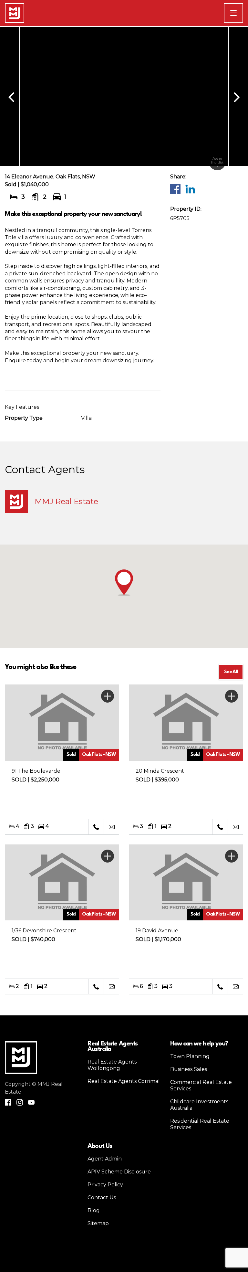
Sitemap (98, 1223)
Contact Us (102, 1197)
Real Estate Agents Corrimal (124, 1081)
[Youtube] (31, 1102)
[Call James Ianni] (96, 827)
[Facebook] (175, 189)
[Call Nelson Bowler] (96, 986)
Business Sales (188, 1069)
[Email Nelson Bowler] (111, 986)
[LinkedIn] (190, 189)
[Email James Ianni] (111, 827)
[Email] (235, 986)
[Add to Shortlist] (107, 696)
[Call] (220, 986)
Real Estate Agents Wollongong (112, 1065)
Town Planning (190, 1056)
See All (231, 672)
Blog (94, 1210)
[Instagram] (19, 1102)
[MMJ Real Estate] (14, 13)
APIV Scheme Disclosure (119, 1172)
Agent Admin (105, 1159)
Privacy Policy (105, 1185)
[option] (124, 96)
